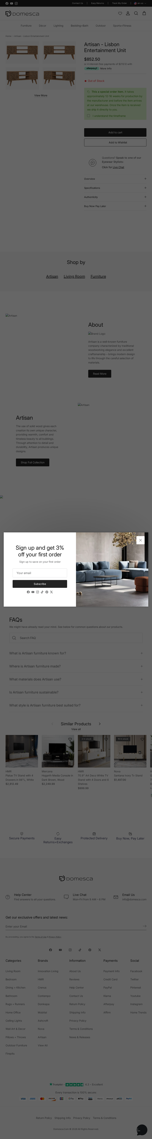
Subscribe (40, 583)
